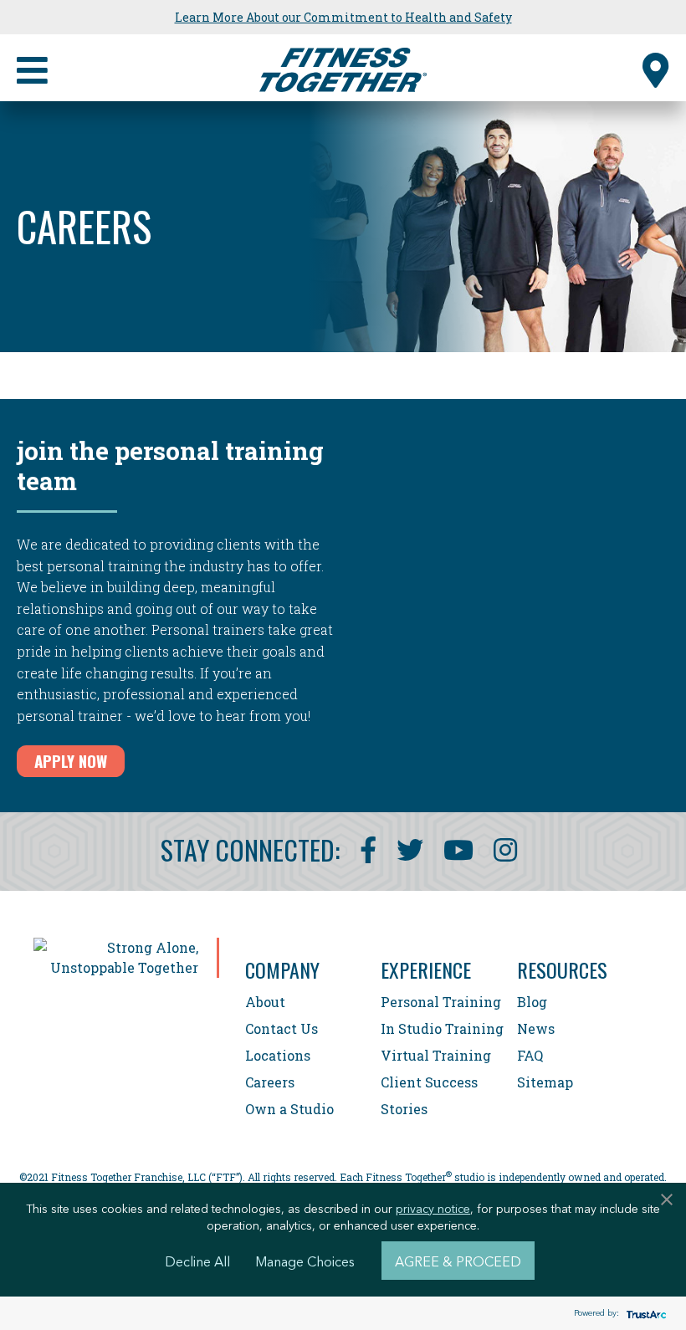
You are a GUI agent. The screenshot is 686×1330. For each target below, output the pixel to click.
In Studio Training (442, 1028)
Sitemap (545, 1082)
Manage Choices (305, 1260)
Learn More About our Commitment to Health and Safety (343, 17)
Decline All (197, 1260)
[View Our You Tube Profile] (458, 849)
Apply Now (70, 760)
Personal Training (441, 1001)
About (265, 1001)
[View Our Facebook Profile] (368, 849)
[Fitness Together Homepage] (343, 67)
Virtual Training (436, 1055)
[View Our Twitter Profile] (410, 849)
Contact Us (281, 1028)
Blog (532, 1001)
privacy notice (433, 1208)
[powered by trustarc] (644, 1313)
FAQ (530, 1055)
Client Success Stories (429, 1095)
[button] (655, 67)
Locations (277, 1055)
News (536, 1028)
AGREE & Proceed (458, 1260)
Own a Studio (289, 1109)
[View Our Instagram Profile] (505, 849)
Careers (269, 1082)
